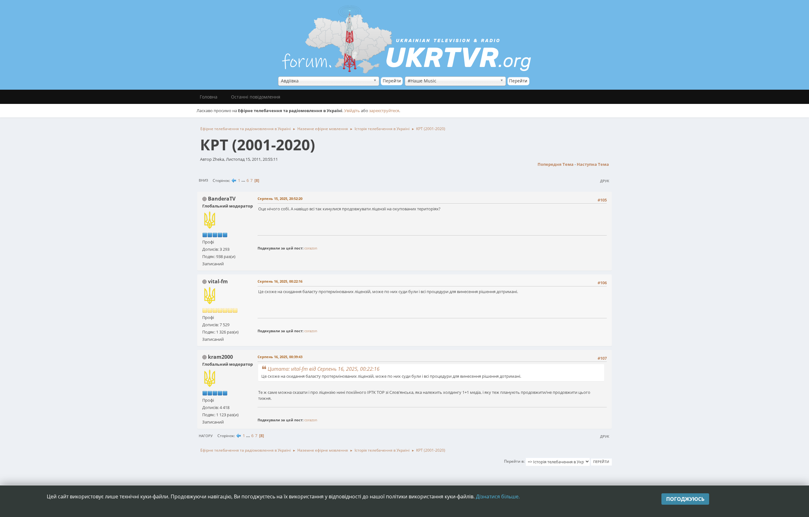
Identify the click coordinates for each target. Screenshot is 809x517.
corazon (310, 248)
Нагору (206, 435)
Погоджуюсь (685, 499)
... (243, 180)
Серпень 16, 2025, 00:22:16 (280, 281)
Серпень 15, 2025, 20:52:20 (280, 198)
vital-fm (218, 281)
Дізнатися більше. (498, 496)
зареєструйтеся (384, 110)
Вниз (203, 180)
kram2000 (220, 356)
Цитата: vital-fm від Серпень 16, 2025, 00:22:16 (324, 368)
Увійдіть (352, 110)
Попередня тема (556, 164)
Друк (604, 180)
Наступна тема (593, 164)
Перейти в (514, 461)
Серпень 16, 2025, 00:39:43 (280, 356)
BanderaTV (221, 198)
